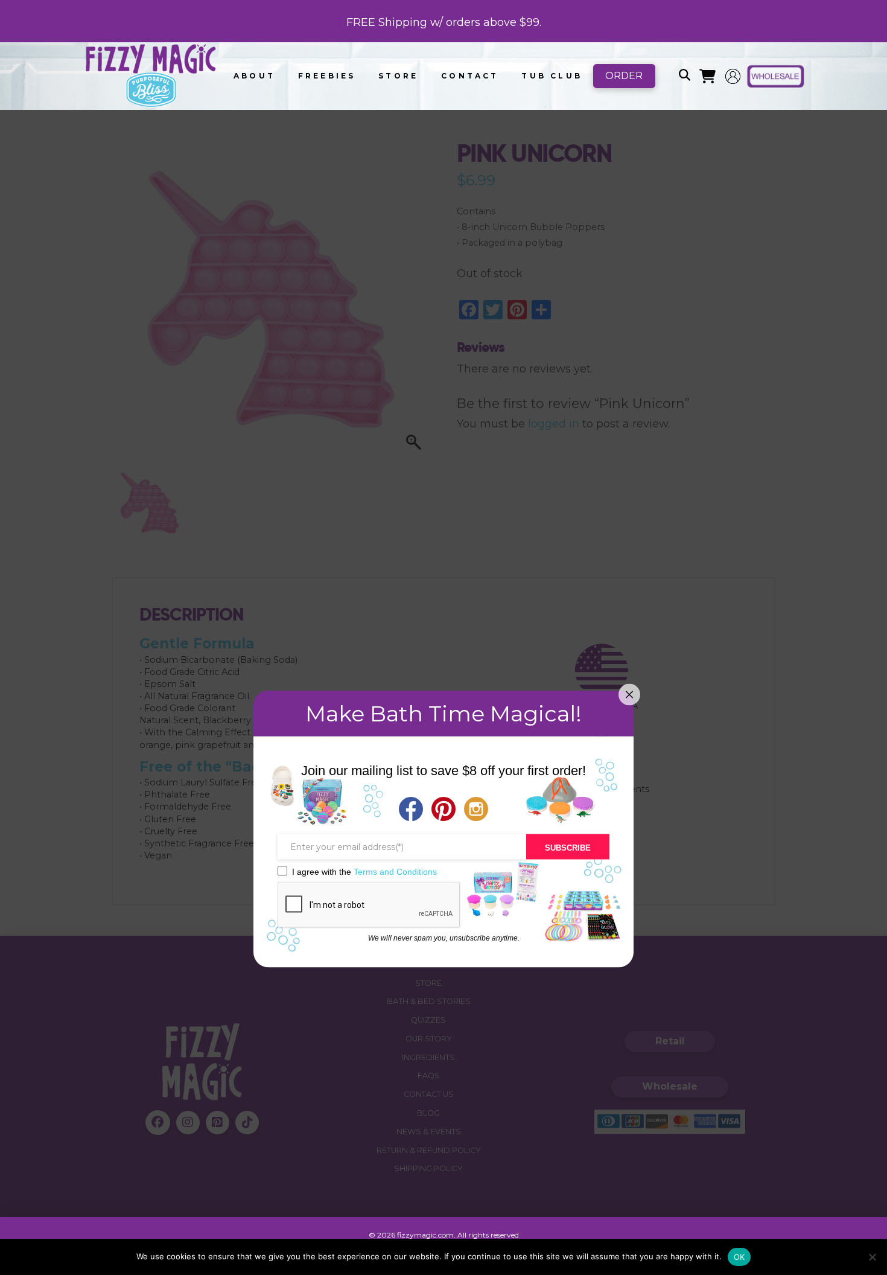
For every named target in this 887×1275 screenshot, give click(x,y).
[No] (872, 1257)
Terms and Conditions (395, 871)
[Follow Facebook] (411, 810)
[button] (684, 76)
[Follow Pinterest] (443, 810)
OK (739, 1257)
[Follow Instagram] (476, 810)
